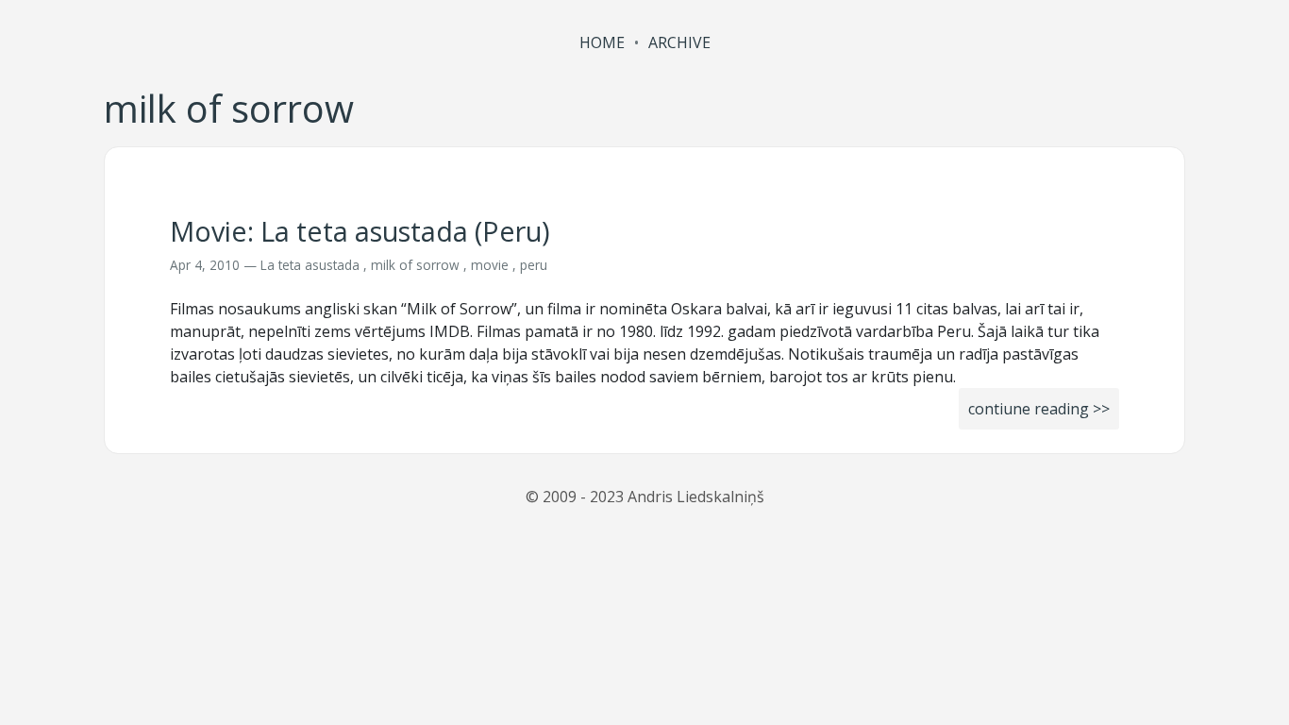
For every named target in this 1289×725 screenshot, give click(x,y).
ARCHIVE (679, 42)
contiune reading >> (1039, 408)
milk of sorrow (415, 265)
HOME (602, 42)
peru (533, 265)
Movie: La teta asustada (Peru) (360, 230)
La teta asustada (310, 265)
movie (490, 265)
